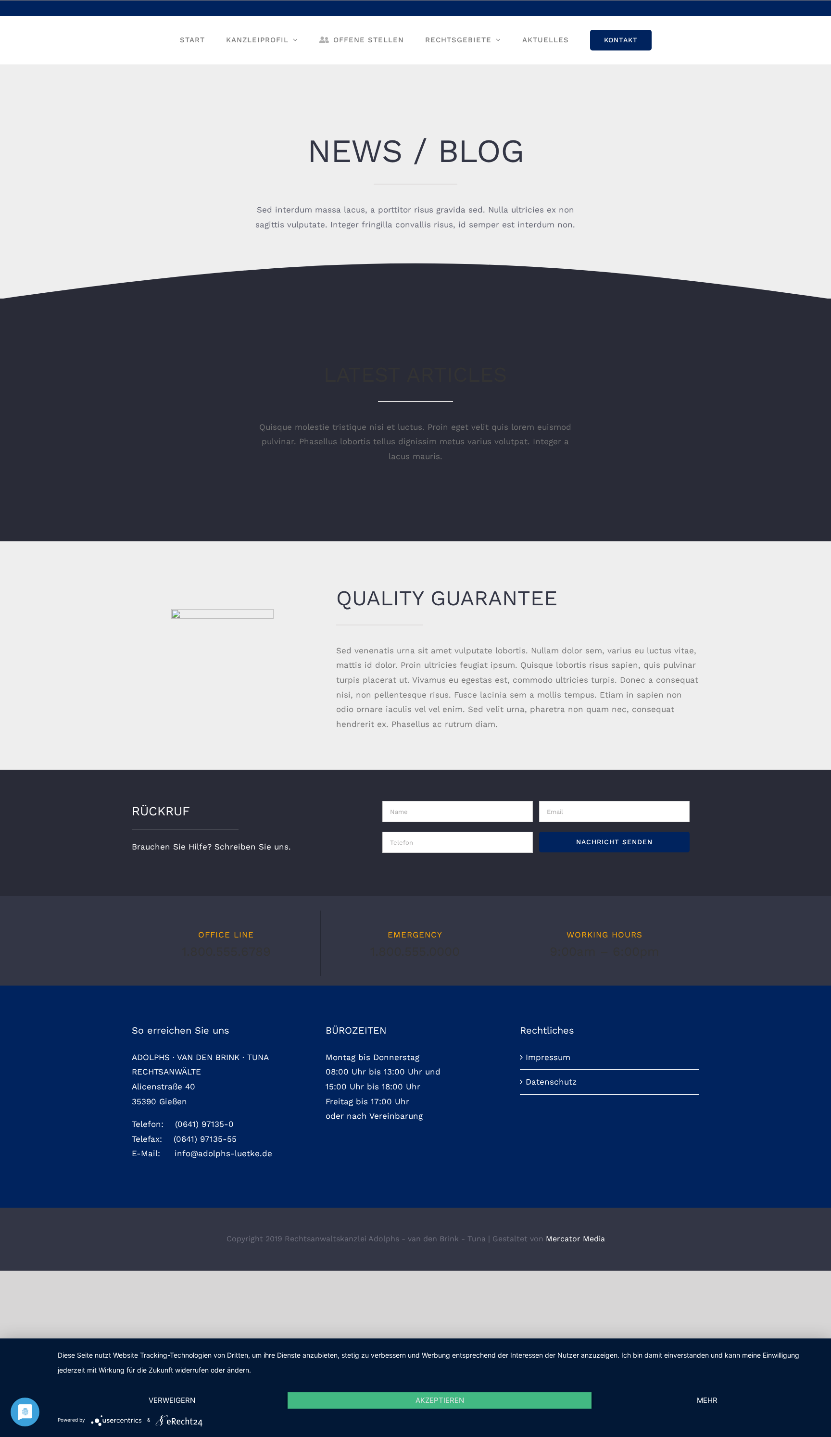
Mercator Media (575, 1238)
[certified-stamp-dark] (222, 613)
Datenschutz (551, 1082)
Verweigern (172, 1400)
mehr (707, 1400)
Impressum (548, 1057)
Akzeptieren (440, 1400)
